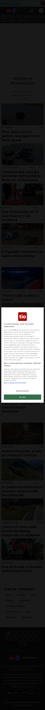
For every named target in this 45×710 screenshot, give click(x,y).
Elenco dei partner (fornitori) (15, 383)
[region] (22, 355)
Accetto (22, 397)
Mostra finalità (22, 391)
